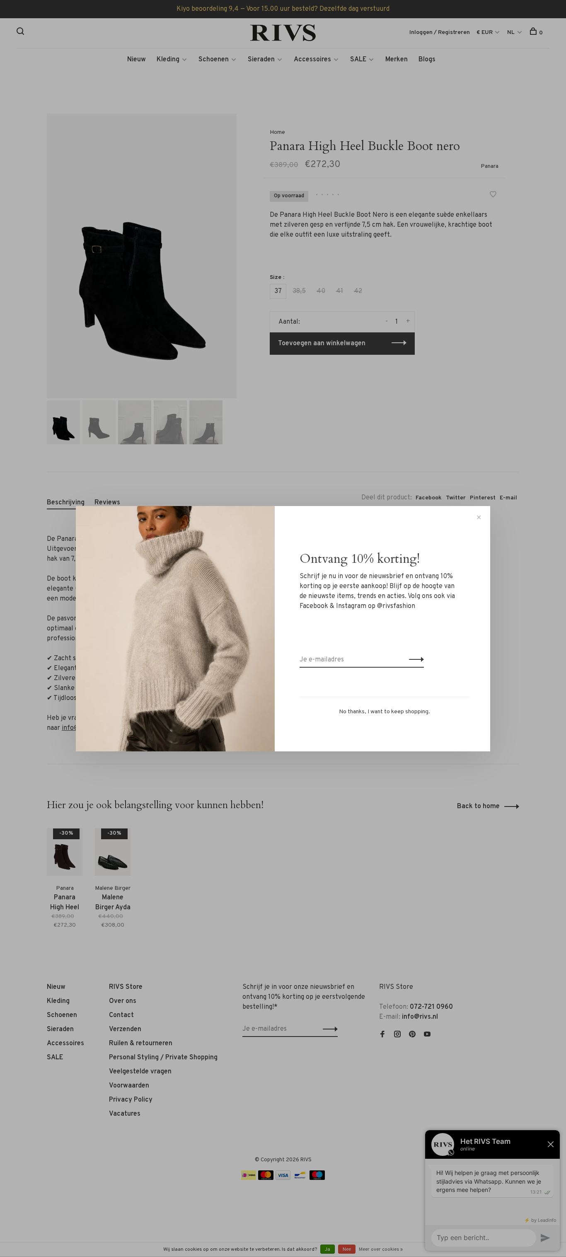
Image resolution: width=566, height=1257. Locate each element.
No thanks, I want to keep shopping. (384, 711)
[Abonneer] (414, 660)
